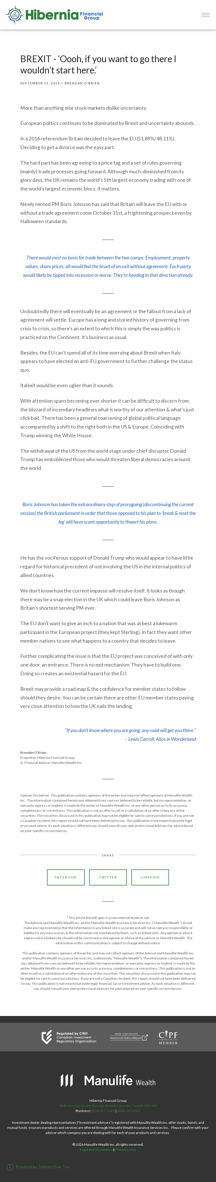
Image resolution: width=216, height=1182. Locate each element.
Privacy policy (125, 1149)
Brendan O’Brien (82, 83)
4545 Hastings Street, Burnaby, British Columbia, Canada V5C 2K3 (108, 1106)
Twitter (108, 877)
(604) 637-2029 (103, 1111)
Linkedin (150, 877)
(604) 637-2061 (129, 1111)
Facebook (66, 877)
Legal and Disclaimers (96, 1149)
